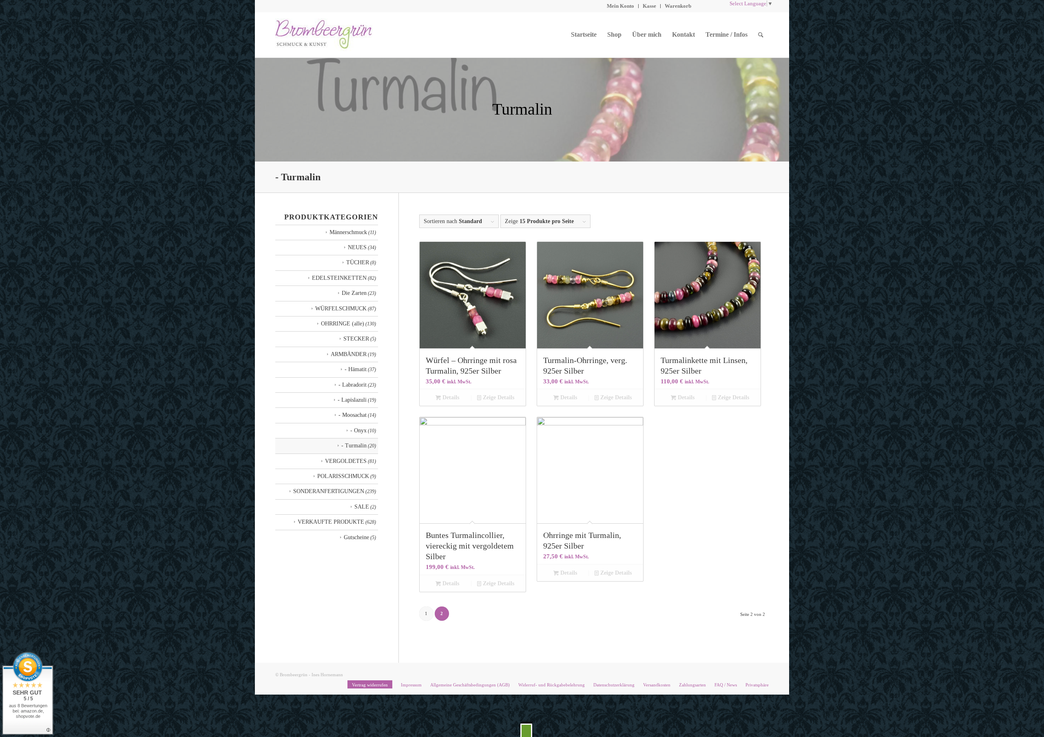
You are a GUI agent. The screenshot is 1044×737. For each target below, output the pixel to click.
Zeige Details (497, 397)
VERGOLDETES (346, 461)
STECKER (356, 339)
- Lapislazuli (352, 400)
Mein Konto (620, 6)
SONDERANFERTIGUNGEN (328, 491)
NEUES (357, 247)
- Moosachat (352, 415)
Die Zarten (354, 293)
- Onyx (358, 430)
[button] (526, 730)
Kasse (649, 6)
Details (450, 397)
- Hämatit (356, 369)
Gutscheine (356, 537)
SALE (361, 507)
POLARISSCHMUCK (343, 476)
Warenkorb (678, 6)
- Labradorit (352, 385)
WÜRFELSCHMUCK (341, 308)
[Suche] (761, 35)
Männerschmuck (348, 232)
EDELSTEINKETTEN (339, 278)
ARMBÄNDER (349, 354)
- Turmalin (354, 446)
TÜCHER (357, 262)
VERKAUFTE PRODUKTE (331, 522)
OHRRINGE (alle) (342, 324)
